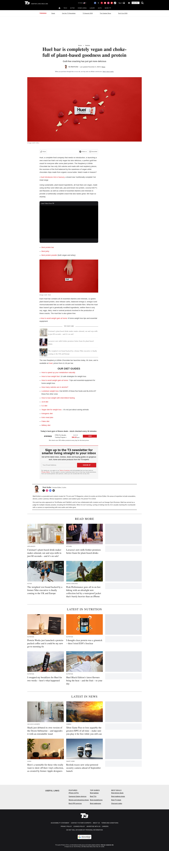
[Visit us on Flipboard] (112, 3)
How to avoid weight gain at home (54, 318)
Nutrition (87, 45)
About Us (96, 823)
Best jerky (45, 251)
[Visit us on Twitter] (98, 3)
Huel (51, 363)
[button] (69, 436)
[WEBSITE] (54, 490)
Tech (65, 8)
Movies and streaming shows (79, 800)
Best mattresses (95, 803)
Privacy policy (66, 826)
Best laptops (94, 793)
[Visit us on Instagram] (108, 3)
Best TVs (93, 796)
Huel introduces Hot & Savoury (53, 177)
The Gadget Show (105, 13)
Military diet (45, 425)
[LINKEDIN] (50, 490)
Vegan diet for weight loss (51, 410)
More (107, 8)
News (103, 67)
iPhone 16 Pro (74, 793)
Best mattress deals (118, 796)
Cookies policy (79, 826)
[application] (69, 222)
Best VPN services (75, 803)
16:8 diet (44, 402)
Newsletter (94, 151)
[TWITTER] (44, 490)
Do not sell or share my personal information (84, 830)
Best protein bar (47, 247)
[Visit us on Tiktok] (115, 3)
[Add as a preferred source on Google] (84, 837)
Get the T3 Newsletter (69, 13)
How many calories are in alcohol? (54, 387)
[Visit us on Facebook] (95, 3)
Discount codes (116, 803)
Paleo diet (45, 421)
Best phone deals (117, 793)
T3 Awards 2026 (88, 13)
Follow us (84, 151)
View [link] (90, 436)
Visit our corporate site (107, 845)
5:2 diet (44, 406)
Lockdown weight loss (50, 391)
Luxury (92, 8)
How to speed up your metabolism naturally (58, 372)
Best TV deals (116, 800)
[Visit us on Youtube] (105, 3)
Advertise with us (93, 826)
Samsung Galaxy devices (77, 796)
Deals (53, 13)
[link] (48, 436)
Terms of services (65, 470)
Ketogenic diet (47, 414)
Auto (100, 8)
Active (72, 8)
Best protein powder (49, 255)
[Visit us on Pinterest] (102, 3)
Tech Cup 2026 (122, 13)
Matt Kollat (74, 67)
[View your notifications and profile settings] (129, 3)
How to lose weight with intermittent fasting (58, 398)
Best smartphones (96, 800)
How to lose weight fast (50, 376)
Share (44, 151)
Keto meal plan (47, 417)
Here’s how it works (108, 71)
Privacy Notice (45, 472)
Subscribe (135, 3)
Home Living (82, 8)
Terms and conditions (109, 823)
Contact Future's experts (81, 823)
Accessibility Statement (60, 823)
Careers (105, 826)
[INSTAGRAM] (47, 490)
